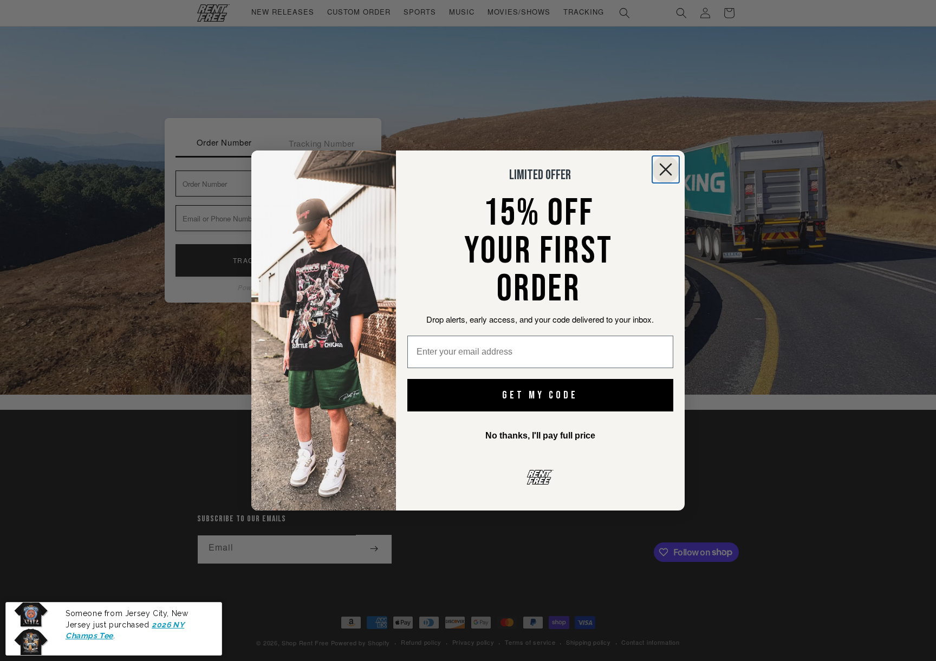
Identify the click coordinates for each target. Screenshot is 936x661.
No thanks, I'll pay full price (540, 435)
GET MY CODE (540, 395)
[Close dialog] (665, 169)
